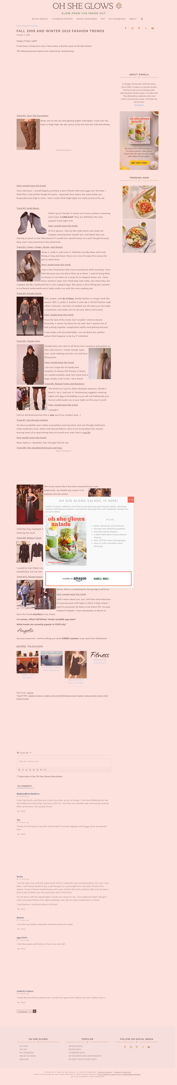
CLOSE (130, 500)
